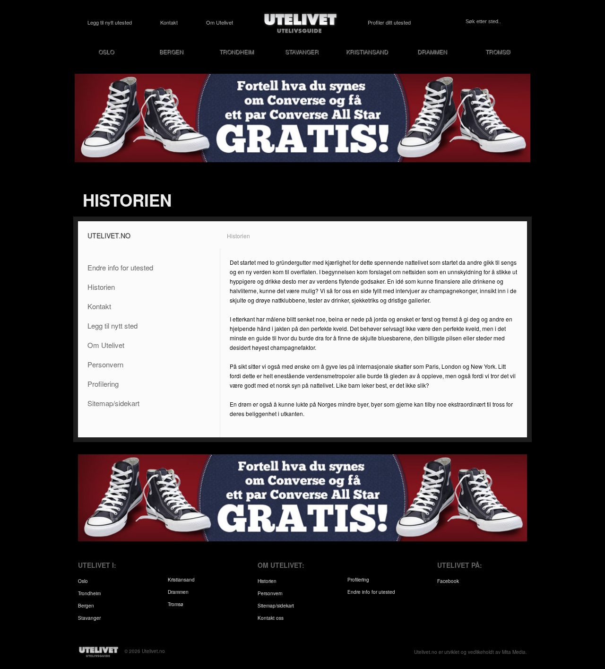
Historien (101, 287)
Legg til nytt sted (112, 325)
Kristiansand (367, 51)
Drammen (432, 51)
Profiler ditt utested (389, 22)
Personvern (105, 364)
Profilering (103, 384)
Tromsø (497, 51)
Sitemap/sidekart (113, 403)
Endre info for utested (120, 267)
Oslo (106, 51)
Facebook (448, 581)
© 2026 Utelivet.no (144, 651)
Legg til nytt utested (109, 22)
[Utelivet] (300, 22)
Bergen (171, 51)
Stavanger (302, 51)
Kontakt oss (271, 618)
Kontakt (169, 22)
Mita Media (514, 652)
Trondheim (236, 51)
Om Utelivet (219, 22)
